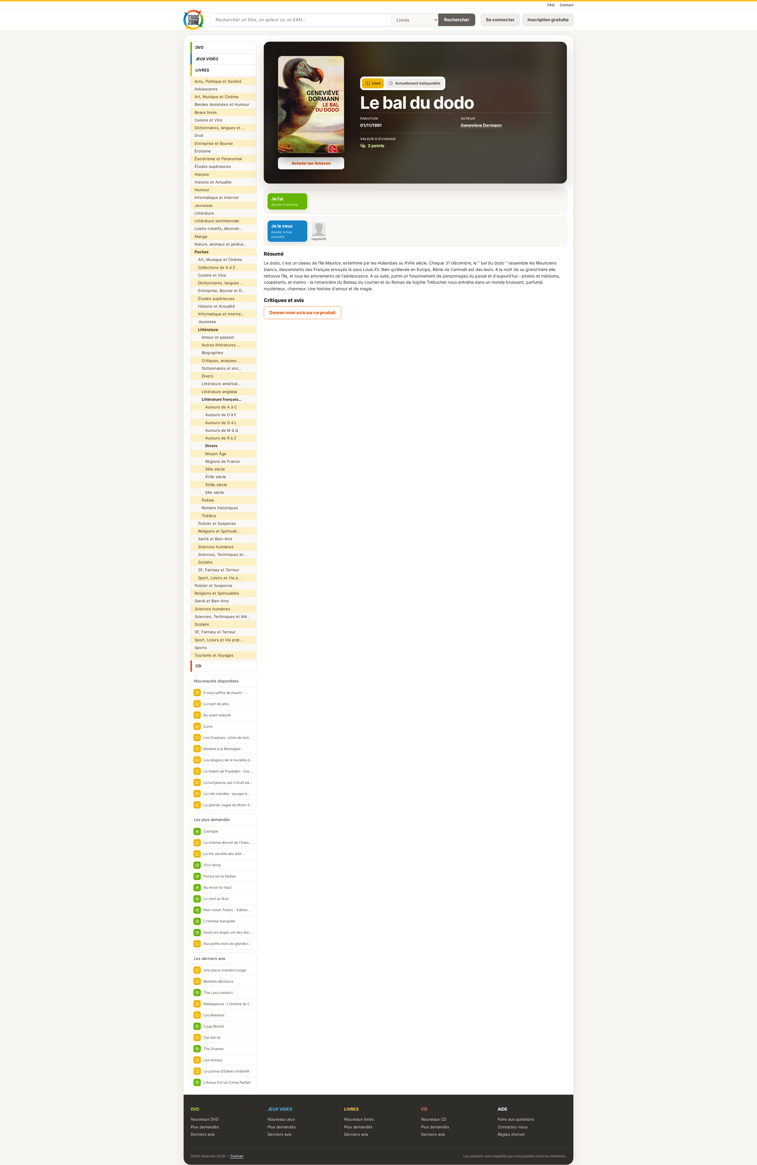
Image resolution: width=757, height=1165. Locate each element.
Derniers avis (203, 1134)
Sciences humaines (214, 546)
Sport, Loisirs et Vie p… (218, 577)
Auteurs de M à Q (216, 430)
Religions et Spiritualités (217, 593)
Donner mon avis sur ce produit (302, 312)
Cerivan (236, 1156)
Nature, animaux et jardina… (220, 244)
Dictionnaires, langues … (219, 282)
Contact (567, 5)
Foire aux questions (516, 1119)
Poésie (204, 500)
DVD (199, 47)
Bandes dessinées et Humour (222, 104)
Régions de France (217, 461)
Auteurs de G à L (216, 422)
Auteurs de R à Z (215, 438)
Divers (204, 376)
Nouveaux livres (359, 1119)
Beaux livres (206, 112)
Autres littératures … (217, 345)
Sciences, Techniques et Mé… (222, 616)
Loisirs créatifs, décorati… (218, 228)
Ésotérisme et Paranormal (218, 158)
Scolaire (204, 562)
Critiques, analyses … (218, 360)
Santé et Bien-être (213, 538)
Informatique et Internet (217, 197)
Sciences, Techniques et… (221, 554)
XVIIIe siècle (211, 484)
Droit (199, 135)
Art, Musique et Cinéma (216, 96)
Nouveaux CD (433, 1119)
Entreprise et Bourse (214, 143)
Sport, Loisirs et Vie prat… (219, 639)
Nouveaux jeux (281, 1119)
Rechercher (456, 19)
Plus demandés (205, 1127)
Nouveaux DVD (205, 1119)
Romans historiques (216, 507)
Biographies (209, 352)
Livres (202, 70)
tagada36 (318, 239)
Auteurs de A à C (216, 407)
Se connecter (500, 19)
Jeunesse (204, 205)
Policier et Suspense (215, 523)
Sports (201, 647)
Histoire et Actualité (213, 182)
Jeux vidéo (206, 58)
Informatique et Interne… (219, 313)
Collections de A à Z (215, 267)
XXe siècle (209, 492)
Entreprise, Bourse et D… (220, 290)
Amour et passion (214, 337)
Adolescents (206, 89)
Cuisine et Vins (208, 120)
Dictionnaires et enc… (218, 368)
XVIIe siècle (210, 476)
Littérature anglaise (216, 391)
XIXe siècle (210, 469)
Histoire (202, 174)
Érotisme (203, 151)
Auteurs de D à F (216, 414)
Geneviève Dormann (481, 125)
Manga (201, 236)
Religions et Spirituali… (217, 531)
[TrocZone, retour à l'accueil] (193, 20)
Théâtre (205, 515)
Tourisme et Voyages (214, 655)
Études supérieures (213, 166)
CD (198, 665)
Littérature (204, 213)
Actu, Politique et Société (218, 81)
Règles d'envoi (511, 1134)
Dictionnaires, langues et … (220, 127)
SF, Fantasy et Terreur (217, 569)
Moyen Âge (211, 453)
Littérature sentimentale (217, 220)
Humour (202, 189)
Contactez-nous (513, 1127)
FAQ (550, 5)
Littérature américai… (218, 383)
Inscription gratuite (548, 19)
